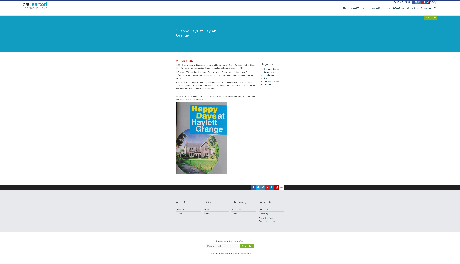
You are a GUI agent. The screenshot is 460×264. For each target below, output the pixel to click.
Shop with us (412, 8)
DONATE (429, 17)
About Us (355, 8)
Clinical (365, 8)
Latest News (398, 8)
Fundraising (263, 214)
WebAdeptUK (244, 254)
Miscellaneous (269, 75)
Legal (250, 254)
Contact (207, 214)
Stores (234, 214)
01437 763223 (403, 2)
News (265, 78)
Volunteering (268, 84)
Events (387, 8)
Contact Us (377, 8)
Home (346, 8)
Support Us (426, 8)
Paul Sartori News (271, 81)
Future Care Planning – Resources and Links (267, 219)
